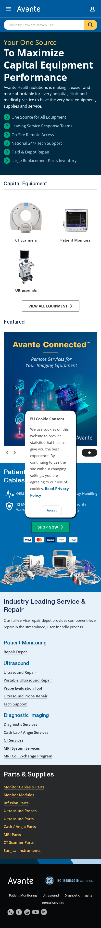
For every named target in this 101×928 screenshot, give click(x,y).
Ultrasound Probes (20, 810)
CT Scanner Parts (19, 842)
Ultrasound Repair (20, 672)
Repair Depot (15, 651)
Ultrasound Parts (19, 818)
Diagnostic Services (20, 724)
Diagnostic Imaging (78, 895)
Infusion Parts (16, 802)
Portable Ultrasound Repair (28, 680)
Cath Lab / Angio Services (26, 732)
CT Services (13, 740)
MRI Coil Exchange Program (28, 756)
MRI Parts (12, 834)
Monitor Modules (19, 794)
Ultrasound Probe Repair (25, 695)
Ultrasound (50, 895)
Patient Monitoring (23, 895)
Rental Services (53, 902)
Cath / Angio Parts (20, 826)
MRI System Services (22, 748)
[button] (7, 452)
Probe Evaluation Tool (23, 688)
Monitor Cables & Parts (24, 787)
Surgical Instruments (22, 850)
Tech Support (15, 704)
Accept (52, 510)
